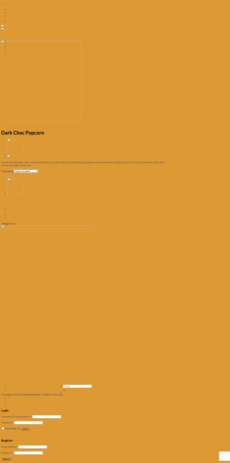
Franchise (13, 9)
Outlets (12, 40)
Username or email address (16, 416)
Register (6, 459)
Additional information (21, 214)
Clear (41, 170)
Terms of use (14, 388)
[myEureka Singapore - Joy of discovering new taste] (13, 28)
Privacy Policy (15, 385)
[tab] (87, 214)
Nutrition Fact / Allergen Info (24, 217)
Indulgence (7, 124)
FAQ (10, 12)
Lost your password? (12, 434)
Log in (25, 428)
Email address (9, 446)
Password (7, 422)
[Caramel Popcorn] (22, 156)
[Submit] (64, 390)
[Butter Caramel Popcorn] (15, 153)
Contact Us (69, 395)
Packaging (7, 170)
